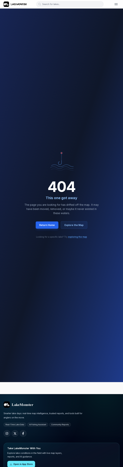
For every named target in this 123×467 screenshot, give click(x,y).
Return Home (47, 225)
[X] (15, 433)
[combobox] (70, 4)
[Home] (15, 4)
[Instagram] (7, 433)
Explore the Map (74, 225)
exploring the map (77, 237)
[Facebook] (23, 433)
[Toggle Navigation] (116, 4)
